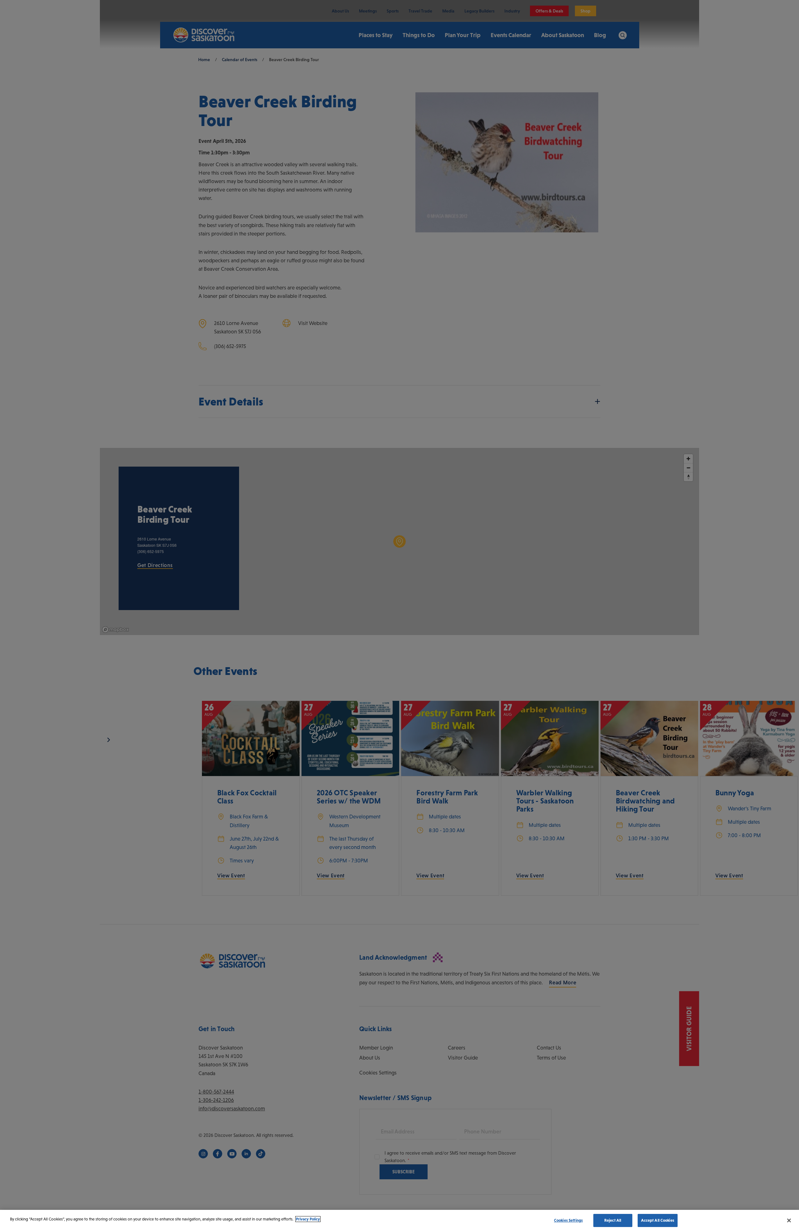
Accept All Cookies (657, 1220)
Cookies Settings (568, 1220)
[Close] (789, 1220)
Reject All (612, 1220)
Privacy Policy (308, 1219)
